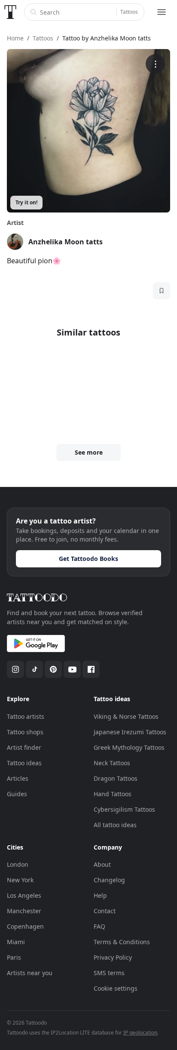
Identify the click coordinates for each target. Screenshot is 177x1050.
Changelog (109, 880)
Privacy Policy (113, 957)
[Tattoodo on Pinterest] (53, 669)
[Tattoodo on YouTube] (72, 669)
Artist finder (24, 747)
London (17, 864)
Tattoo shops (25, 732)
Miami (16, 942)
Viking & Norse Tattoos (126, 716)
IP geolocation (140, 1032)
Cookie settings (115, 988)
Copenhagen (25, 926)
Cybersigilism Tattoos (124, 809)
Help (100, 895)
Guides (17, 794)
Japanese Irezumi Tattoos (130, 732)
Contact (105, 911)
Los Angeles (24, 895)
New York (20, 880)
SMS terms (109, 973)
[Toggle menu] (161, 12)
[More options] (155, 64)
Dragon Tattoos (115, 778)
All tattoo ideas (115, 825)
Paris (14, 957)
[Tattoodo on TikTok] (34, 669)
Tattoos (129, 11)
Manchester (24, 911)
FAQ (99, 926)
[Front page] (10, 12)
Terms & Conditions (122, 942)
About (102, 864)
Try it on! (26, 202)
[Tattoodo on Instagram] (15, 669)
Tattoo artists (25, 716)
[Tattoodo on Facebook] (91, 669)
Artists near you (29, 973)
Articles (17, 778)
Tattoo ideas (24, 763)
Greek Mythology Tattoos (129, 747)
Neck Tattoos (112, 763)
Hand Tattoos (112, 794)
